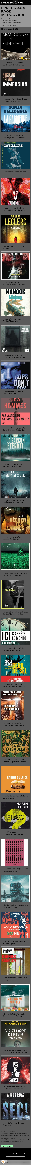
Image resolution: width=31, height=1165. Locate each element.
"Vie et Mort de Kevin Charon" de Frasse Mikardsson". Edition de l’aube (15, 1051)
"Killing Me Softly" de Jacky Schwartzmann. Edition (14, 1015)
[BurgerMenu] (28, 2)
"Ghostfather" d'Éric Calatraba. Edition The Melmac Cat (15, 613)
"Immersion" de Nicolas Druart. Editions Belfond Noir (15, 100)
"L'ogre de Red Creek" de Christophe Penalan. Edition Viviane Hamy (14, 502)
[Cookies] (3, 1162)
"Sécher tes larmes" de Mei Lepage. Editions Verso (14, 538)
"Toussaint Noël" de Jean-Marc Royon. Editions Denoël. (15, 870)
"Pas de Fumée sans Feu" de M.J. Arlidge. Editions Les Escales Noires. (14, 1088)
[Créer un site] (6, 1163)
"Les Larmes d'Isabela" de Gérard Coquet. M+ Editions (14, 760)
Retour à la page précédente (8, 25)
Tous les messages (7, 1146)
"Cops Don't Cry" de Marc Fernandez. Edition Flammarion (13, 393)
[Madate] (15, 1163)
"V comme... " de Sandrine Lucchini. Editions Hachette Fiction (14, 209)
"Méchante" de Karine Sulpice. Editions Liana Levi (15, 797)
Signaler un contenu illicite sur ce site (15, 1156)
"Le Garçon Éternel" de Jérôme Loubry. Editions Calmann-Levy (12, 465)
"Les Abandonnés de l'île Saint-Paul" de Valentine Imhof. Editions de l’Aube (13, 64)
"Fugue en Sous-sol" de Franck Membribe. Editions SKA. (14, 356)
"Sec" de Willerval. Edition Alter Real (13, 1124)
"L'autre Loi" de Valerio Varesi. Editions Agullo (15, 942)
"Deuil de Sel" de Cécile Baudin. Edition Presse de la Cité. (14, 685)
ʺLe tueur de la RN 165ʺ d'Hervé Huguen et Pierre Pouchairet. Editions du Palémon (13, 724)
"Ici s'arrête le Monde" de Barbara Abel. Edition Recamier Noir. (13, 649)
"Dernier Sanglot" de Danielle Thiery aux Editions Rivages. (15, 979)
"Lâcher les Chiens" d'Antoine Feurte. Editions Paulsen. (15, 574)
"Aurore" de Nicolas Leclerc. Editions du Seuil (14, 247)
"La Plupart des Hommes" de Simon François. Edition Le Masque (14, 429)
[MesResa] (25, 1163)
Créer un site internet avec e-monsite (15, 1153)
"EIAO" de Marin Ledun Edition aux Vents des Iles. (13, 833)
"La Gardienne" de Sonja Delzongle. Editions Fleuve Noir (14, 136)
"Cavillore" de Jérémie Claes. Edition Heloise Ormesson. (14, 173)
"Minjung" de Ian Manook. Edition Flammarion (13, 320)
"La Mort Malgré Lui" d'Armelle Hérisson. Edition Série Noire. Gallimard (14, 284)
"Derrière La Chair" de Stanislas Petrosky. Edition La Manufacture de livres (15, 906)
